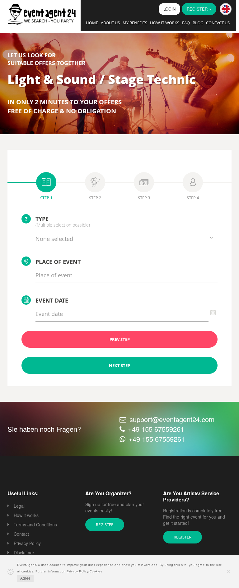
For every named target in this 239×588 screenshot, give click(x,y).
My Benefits (135, 23)
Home (92, 23)
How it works (164, 23)
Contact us (218, 23)
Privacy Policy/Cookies (84, 571)
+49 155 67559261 (156, 429)
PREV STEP (120, 339)
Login (169, 9)
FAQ (186, 23)
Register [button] (198, 9)
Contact (21, 534)
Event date (51, 300)
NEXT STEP (119, 365)
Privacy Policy (27, 543)
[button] (226, 9)
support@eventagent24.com (171, 419)
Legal (19, 506)
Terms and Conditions (35, 524)
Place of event (58, 262)
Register (105, 524)
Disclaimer (24, 552)
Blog (198, 23)
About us (110, 23)
